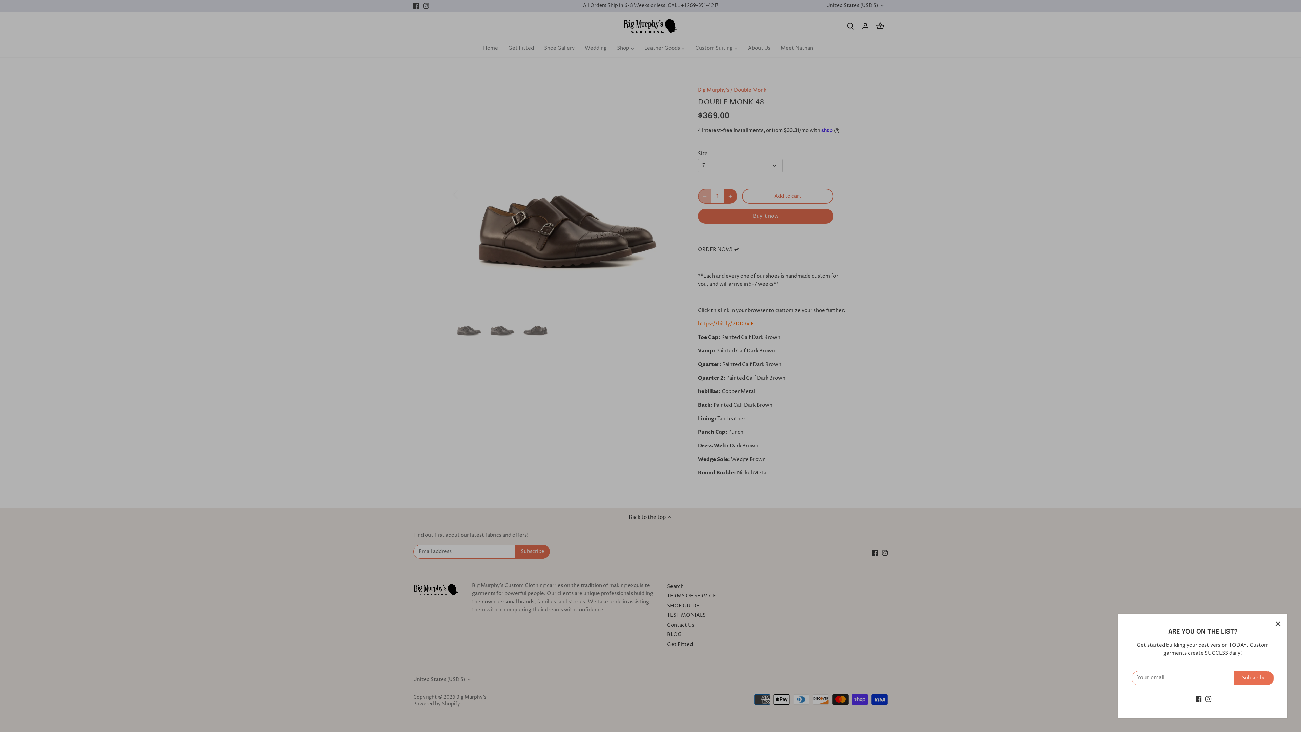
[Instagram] (1208, 699)
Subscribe (1254, 678)
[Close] (1278, 623)
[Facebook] (1198, 699)
